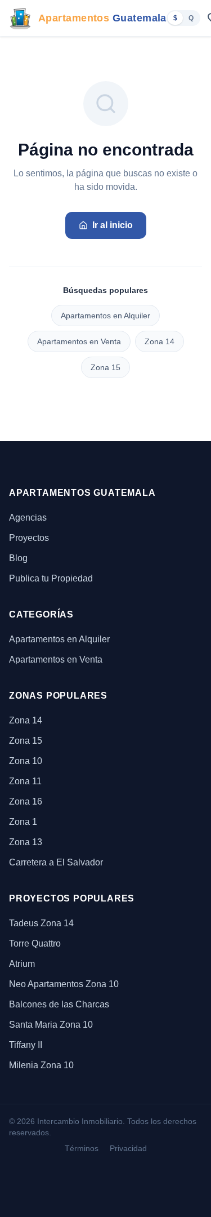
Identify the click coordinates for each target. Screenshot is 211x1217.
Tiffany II (25, 1045)
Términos (81, 1148)
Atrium (22, 964)
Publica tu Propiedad (51, 578)
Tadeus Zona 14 (41, 923)
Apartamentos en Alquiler (105, 315)
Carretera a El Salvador (56, 862)
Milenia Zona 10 (41, 1065)
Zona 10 (25, 761)
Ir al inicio (112, 225)
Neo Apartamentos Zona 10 (64, 984)
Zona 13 (25, 842)
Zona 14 (159, 341)
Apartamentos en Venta (79, 341)
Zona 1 (23, 822)
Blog (18, 558)
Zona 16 (25, 801)
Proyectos (29, 538)
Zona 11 (25, 781)
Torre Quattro (35, 943)
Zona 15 (105, 367)
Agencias (28, 517)
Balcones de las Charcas (59, 1004)
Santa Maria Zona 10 (51, 1024)
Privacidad (128, 1148)
